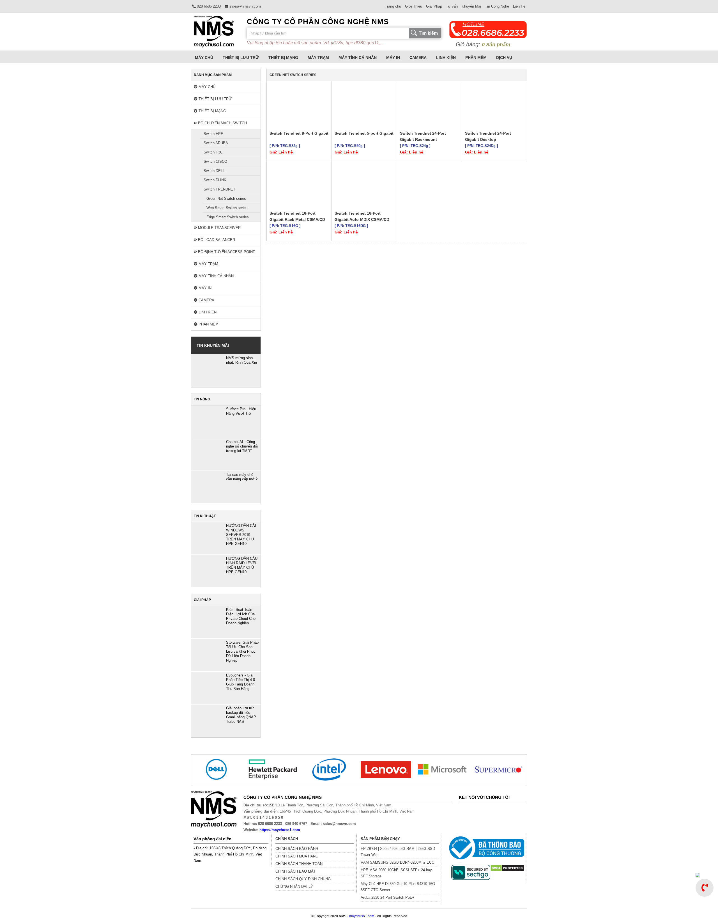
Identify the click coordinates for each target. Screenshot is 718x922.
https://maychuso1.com (279, 830)
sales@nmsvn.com (244, 6)
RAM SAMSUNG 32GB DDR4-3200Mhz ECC (397, 862)
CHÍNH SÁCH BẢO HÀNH (296, 849)
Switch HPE (213, 134)
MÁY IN (393, 57)
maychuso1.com (361, 916)
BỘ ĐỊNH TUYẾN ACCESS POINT (226, 252)
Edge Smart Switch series (227, 217)
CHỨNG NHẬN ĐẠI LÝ (294, 886)
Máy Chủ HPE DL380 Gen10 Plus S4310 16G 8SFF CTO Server (398, 887)
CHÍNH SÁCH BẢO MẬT (295, 871)
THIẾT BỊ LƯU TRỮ (241, 57)
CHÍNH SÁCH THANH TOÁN (299, 864)
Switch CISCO (215, 161)
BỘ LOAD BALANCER (216, 240)
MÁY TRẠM (318, 57)
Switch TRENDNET (219, 189)
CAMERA (418, 57)
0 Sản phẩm (496, 44)
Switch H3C (213, 152)
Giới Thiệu (413, 6)
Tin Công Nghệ (497, 6)
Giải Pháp (434, 6)
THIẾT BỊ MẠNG (283, 57)
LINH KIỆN (446, 57)
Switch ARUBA (216, 143)
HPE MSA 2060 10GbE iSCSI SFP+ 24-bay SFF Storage (396, 873)
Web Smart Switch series (227, 208)
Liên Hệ (519, 6)
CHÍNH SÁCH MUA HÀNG (296, 856)
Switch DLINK (215, 180)
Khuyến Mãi (471, 6)
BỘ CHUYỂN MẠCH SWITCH (222, 123)
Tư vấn (452, 6)
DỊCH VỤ (504, 57)
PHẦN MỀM (476, 57)
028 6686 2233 (208, 6)
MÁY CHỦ (204, 57)
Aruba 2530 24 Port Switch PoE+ (388, 897)
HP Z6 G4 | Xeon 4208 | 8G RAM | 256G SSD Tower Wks (398, 852)
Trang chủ (393, 6)
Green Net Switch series (226, 198)
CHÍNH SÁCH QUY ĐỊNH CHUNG (303, 879)
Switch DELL (214, 171)
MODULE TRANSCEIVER (219, 228)
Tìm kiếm (428, 33)
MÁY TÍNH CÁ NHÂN (358, 57)
